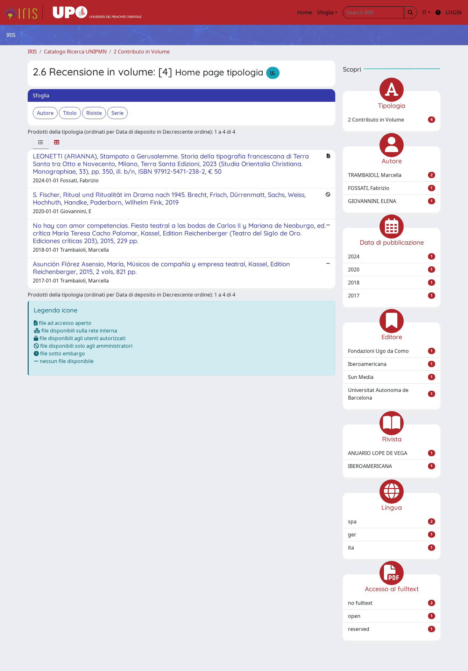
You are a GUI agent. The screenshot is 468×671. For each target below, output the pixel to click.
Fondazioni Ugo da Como (390, 350)
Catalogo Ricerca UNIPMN (75, 51)
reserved (390, 629)
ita (390, 547)
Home (304, 12)
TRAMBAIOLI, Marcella (390, 174)
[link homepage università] (97, 12)
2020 (390, 269)
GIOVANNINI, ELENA (390, 201)
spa (390, 521)
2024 (390, 256)
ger (390, 534)
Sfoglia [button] (325, 12)
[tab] (41, 142)
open (390, 615)
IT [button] (424, 12)
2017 (390, 295)
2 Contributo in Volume (142, 51)
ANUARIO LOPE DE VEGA (390, 453)
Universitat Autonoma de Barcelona (390, 394)
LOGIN (454, 12)
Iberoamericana (390, 363)
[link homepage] (23, 12)
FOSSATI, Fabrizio (390, 188)
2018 (390, 282)
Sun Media (390, 377)
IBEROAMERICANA (390, 466)
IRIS (32, 51)
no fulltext (390, 602)
